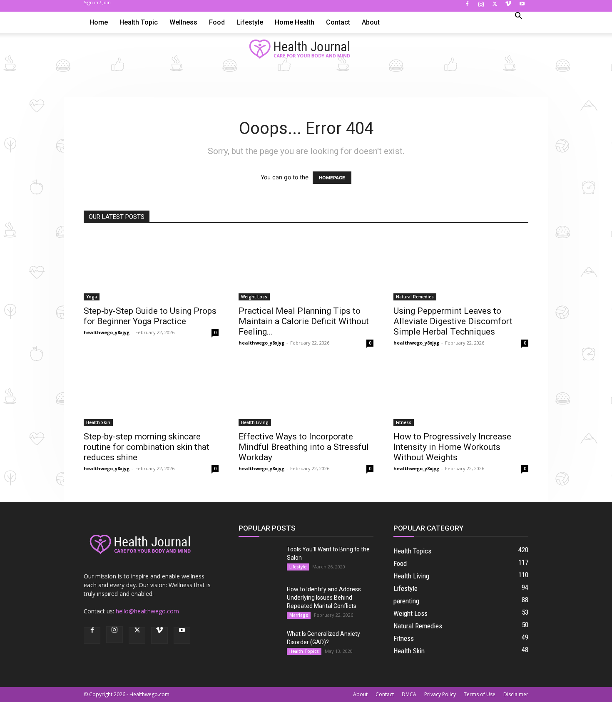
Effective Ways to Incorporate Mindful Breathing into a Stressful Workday (304, 447)
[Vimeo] (508, 6)
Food (217, 22)
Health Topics (304, 651)
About (371, 22)
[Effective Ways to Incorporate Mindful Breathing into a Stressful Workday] (306, 393)
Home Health (294, 22)
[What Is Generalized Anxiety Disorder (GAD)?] (259, 644)
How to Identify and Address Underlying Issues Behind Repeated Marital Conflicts (324, 597)
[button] (518, 17)
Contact (338, 22)
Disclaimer (515, 694)
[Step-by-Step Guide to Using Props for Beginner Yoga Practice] (151, 267)
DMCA (409, 694)
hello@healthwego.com (147, 611)
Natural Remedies (415, 297)
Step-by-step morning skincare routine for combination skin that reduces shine (146, 447)
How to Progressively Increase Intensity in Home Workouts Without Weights (452, 447)
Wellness (183, 22)
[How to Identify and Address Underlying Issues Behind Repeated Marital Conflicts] (259, 599)
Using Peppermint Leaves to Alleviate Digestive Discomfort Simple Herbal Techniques (452, 321)
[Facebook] (467, 6)
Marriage (298, 615)
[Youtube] (522, 6)
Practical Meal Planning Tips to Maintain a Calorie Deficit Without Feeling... (304, 321)
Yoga (91, 297)
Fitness (403, 422)
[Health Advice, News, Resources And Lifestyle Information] (306, 49)
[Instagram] (481, 6)
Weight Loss (254, 297)
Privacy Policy (440, 694)
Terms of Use (479, 694)
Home (99, 22)
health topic (138, 22)
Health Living (255, 422)
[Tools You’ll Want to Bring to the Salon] (259, 559)
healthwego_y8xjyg (106, 332)
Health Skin (98, 422)
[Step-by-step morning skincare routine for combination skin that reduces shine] (151, 393)
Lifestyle (249, 22)
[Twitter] (494, 6)
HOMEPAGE (332, 178)
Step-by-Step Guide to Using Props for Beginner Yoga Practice (150, 316)
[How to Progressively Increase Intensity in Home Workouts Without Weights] (460, 393)
